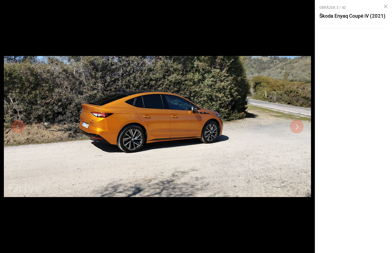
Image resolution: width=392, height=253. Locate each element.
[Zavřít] (385, 6)
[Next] (297, 126)
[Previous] (18, 126)
